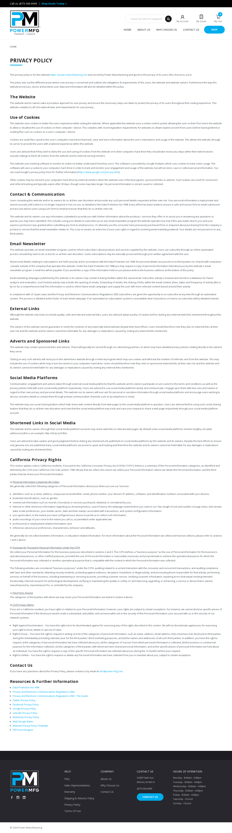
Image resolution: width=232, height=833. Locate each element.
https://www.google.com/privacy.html (98, 172)
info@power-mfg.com (111, 671)
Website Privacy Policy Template (30, 725)
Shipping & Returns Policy (79, 798)
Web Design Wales (23, 721)
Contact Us (191, 29)
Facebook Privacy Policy (26, 704)
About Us (143, 29)
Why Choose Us (166, 29)
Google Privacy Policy (24, 708)
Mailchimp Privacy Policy (26, 717)
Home (127, 29)
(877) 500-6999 (28, 3)
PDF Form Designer (23, 729)
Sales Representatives (77, 785)
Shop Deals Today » (54, 3)
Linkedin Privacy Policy (25, 713)
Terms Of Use (72, 811)
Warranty (69, 791)
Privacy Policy (72, 804)
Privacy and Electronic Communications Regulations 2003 (44, 691)
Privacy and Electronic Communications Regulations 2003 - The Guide (50, 696)
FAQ (66, 779)
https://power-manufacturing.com (68, 74)
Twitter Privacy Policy (24, 700)
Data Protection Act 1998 (26, 687)
